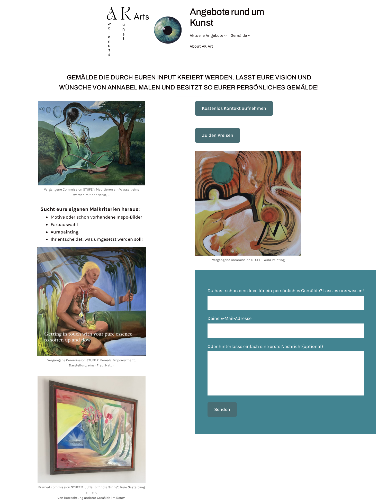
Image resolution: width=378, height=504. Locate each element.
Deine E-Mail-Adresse (229, 318)
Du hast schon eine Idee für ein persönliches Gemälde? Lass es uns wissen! (286, 290)
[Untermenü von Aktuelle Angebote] (225, 35)
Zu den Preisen (217, 135)
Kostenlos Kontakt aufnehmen (234, 108)
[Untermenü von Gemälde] (249, 35)
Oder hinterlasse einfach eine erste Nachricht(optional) (265, 346)
